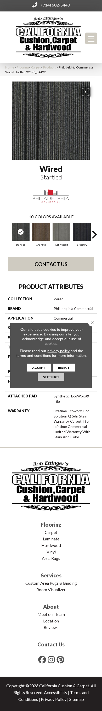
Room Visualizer (51, 589)
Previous (8, 232)
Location (51, 620)
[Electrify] (82, 232)
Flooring (23, 67)
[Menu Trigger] (91, 38)
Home (9, 67)
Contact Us (51, 264)
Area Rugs (51, 558)
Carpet (36, 67)
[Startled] (20, 232)
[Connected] (61, 232)
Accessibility (55, 692)
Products (49, 67)
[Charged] (41, 232)
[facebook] (42, 660)
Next (94, 232)
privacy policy (58, 351)
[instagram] (51, 660)
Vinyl (51, 551)
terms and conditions (33, 355)
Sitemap (76, 699)
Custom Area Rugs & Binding (51, 583)
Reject (64, 368)
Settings (51, 377)
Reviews (51, 627)
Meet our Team (51, 614)
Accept (39, 368)
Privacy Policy (53, 699)
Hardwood (51, 545)
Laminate (51, 538)
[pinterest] (61, 660)
